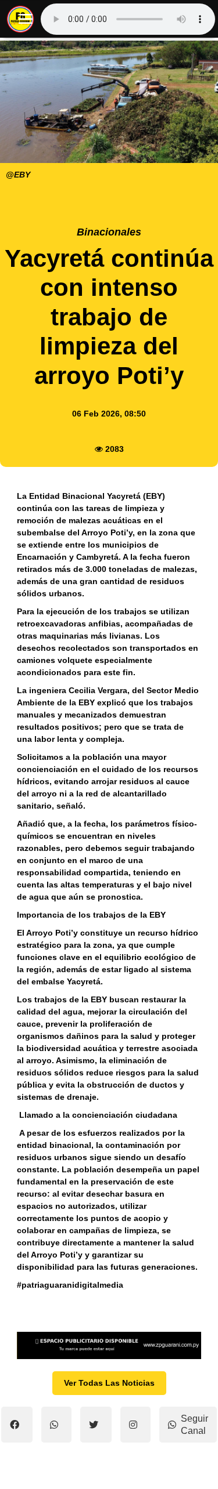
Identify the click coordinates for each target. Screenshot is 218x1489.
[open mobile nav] (26, 19)
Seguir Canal (194, 1425)
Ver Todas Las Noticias (109, 1382)
